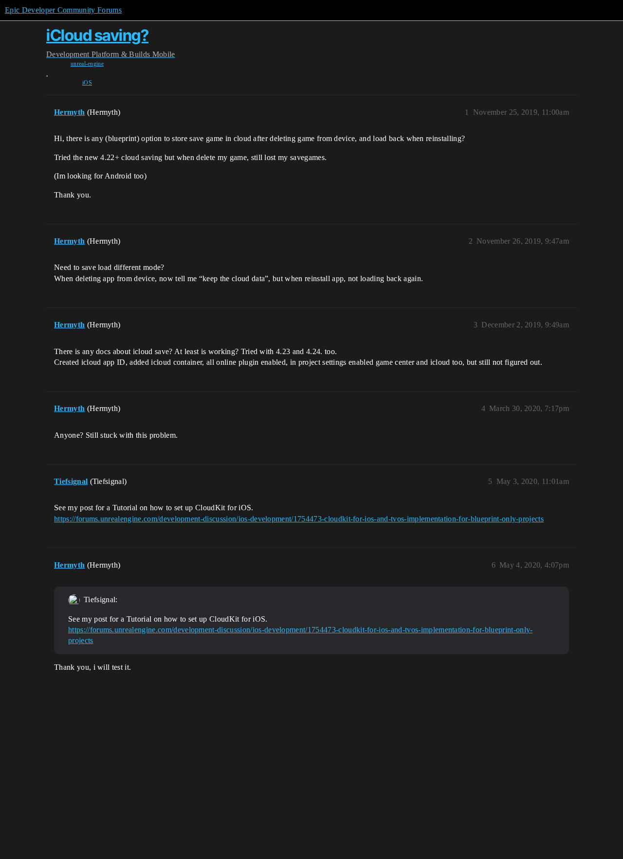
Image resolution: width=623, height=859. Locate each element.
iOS (87, 82)
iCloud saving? (97, 35)
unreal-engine (87, 63)
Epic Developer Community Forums (63, 10)
